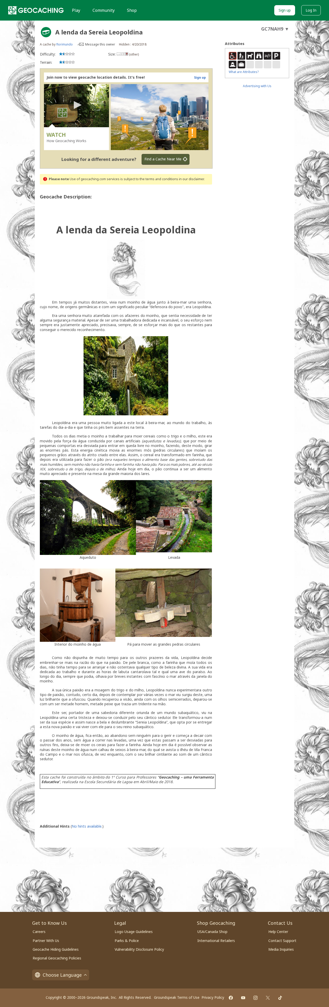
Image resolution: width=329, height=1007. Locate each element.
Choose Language (62, 975)
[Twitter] (268, 998)
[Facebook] (231, 998)
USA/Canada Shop (212, 931)
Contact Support (282, 940)
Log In (311, 10)
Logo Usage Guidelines (134, 931)
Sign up (285, 10)
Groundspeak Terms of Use (176, 997)
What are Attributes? (244, 72)
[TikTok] (280, 998)
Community (104, 10)
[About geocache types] (46, 32)
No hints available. (87, 826)
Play (76, 10)
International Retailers (216, 940)
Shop (132, 10)
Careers (39, 931)
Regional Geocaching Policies (57, 958)
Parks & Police (127, 940)
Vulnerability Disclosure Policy (139, 949)
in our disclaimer (191, 179)
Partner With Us (46, 940)
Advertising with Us (257, 86)
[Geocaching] (36, 10)
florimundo (64, 44)
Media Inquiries (281, 949)
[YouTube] (243, 998)
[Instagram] (255, 998)
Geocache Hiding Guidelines (56, 949)
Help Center (278, 931)
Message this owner (100, 44)
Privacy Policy (213, 997)
